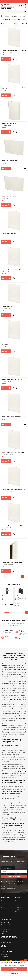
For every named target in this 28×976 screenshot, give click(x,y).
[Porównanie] (21, 5)
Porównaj (17, 909)
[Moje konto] (25, 5)
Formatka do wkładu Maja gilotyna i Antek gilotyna (14, 50)
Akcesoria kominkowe (16, 16)
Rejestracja (17, 911)
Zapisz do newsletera (14, 876)
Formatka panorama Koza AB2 (9, 160)
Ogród (2, 907)
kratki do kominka (13, 777)
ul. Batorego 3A (4, 956)
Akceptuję (14, 968)
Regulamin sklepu (5, 922)
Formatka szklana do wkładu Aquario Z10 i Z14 (13, 526)
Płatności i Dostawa (5, 931)
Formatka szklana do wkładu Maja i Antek (12, 562)
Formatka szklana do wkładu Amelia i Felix (12, 379)
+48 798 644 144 (7, 940)
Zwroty (2, 933)
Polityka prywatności (14, 973)
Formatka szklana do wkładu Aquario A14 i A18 (13, 416)
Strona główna (1, 16)
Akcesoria (6, 16)
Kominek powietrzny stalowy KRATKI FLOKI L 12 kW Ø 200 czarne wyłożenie (20, 597)
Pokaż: (11, 23)
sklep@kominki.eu (7, 942)
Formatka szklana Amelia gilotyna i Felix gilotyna (13, 270)
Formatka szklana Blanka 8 (8, 343)
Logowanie (17, 913)
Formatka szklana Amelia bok (9, 233)
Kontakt (17, 916)
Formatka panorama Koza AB (9, 123)
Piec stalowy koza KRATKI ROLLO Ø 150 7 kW (7, 597)
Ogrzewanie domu (5, 900)
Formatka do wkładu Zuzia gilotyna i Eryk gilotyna (14, 87)
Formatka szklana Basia (7, 306)
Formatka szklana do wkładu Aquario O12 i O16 (13, 489)
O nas (16, 900)
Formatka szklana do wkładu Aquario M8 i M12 (13, 452)
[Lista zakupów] (23, 5)
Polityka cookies (5, 927)
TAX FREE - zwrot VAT (6, 929)
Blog (2, 905)
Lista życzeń (18, 907)
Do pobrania (18, 905)
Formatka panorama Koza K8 (9, 196)
